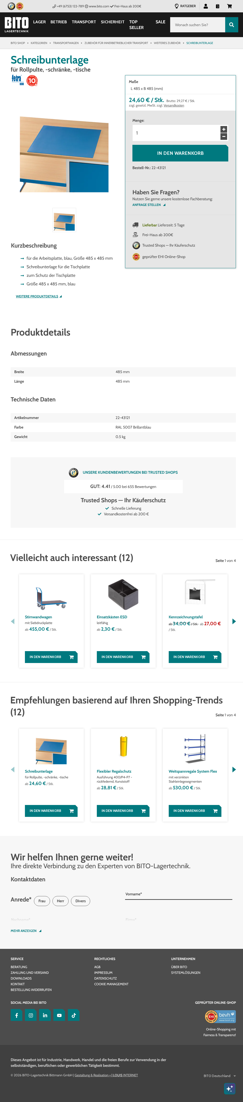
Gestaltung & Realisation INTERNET (106, 1075)
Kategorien (39, 43)
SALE (160, 21)
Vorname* (134, 894)
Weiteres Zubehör (167, 43)
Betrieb (59, 22)
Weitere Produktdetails (37, 296)
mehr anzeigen (24, 931)
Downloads (21, 978)
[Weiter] (234, 621)
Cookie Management (111, 984)
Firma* (131, 919)
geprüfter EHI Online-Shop (164, 256)
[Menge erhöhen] (223, 129)
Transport (84, 22)
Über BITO (179, 967)
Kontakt (18, 984)
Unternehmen (183, 959)
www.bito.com (99, 6)
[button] (229, 6)
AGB (97, 967)
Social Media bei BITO (28, 1002)
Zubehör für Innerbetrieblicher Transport (116, 43)
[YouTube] (58, 1015)
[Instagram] (29, 1015)
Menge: (138, 120)
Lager (39, 22)
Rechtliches (104, 959)
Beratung (19, 967)
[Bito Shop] (16, 24)
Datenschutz (105, 978)
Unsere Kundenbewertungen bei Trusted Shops (130, 472)
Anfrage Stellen (146, 205)
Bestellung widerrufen (31, 990)
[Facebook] (15, 1015)
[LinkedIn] (44, 1015)
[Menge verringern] (223, 136)
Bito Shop (18, 43)
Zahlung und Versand (30, 972)
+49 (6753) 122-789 (70, 6)
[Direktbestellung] (217, 6)
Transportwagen (66, 43)
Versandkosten (174, 105)
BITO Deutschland (217, 1076)
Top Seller (136, 24)
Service (17, 959)
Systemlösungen (185, 972)
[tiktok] (72, 1015)
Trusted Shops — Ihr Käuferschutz (168, 245)
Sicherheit (113, 22)
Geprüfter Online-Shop (215, 1002)
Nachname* (20, 919)
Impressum (103, 972)
